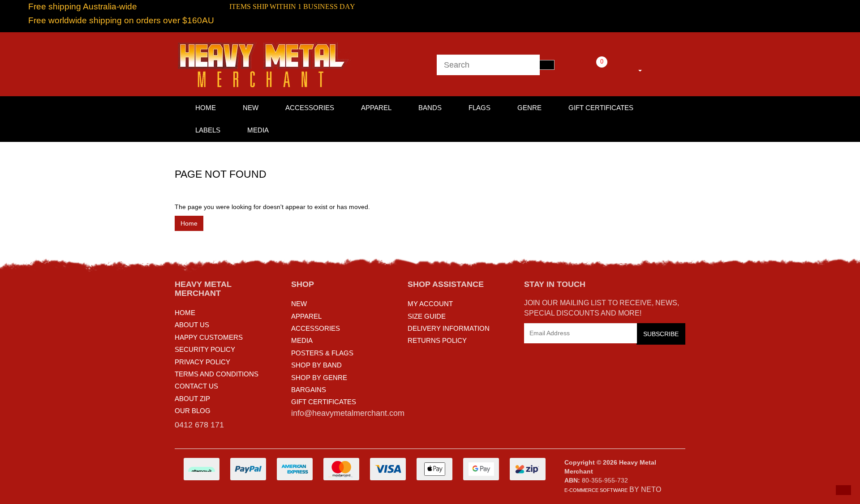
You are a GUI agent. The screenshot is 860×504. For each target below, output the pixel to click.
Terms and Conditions (216, 374)
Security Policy (205, 349)
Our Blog (193, 410)
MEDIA (302, 340)
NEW (299, 304)
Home (189, 223)
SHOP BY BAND (316, 365)
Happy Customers (209, 337)
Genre (529, 107)
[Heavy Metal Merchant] (264, 63)
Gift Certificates (600, 107)
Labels (207, 130)
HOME (205, 107)
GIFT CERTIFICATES (323, 402)
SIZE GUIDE (427, 316)
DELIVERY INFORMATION (449, 328)
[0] (589, 69)
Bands (430, 107)
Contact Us (196, 386)
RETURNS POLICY (437, 340)
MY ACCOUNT (430, 304)
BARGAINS (308, 389)
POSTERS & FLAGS (322, 353)
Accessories (309, 107)
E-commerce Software (596, 490)
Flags (479, 107)
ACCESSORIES (315, 328)
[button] (843, 490)
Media (258, 130)
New (250, 107)
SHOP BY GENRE (319, 377)
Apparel (376, 107)
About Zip (192, 398)
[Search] (547, 65)
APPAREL (306, 316)
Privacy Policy (202, 362)
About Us (192, 325)
